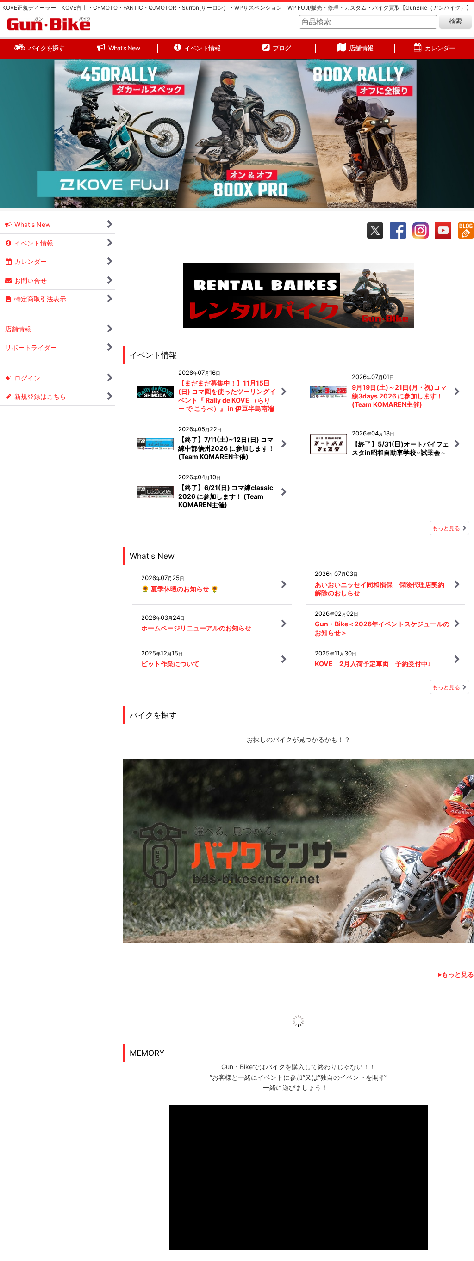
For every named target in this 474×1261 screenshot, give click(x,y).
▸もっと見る (456, 974)
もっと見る (446, 528)
